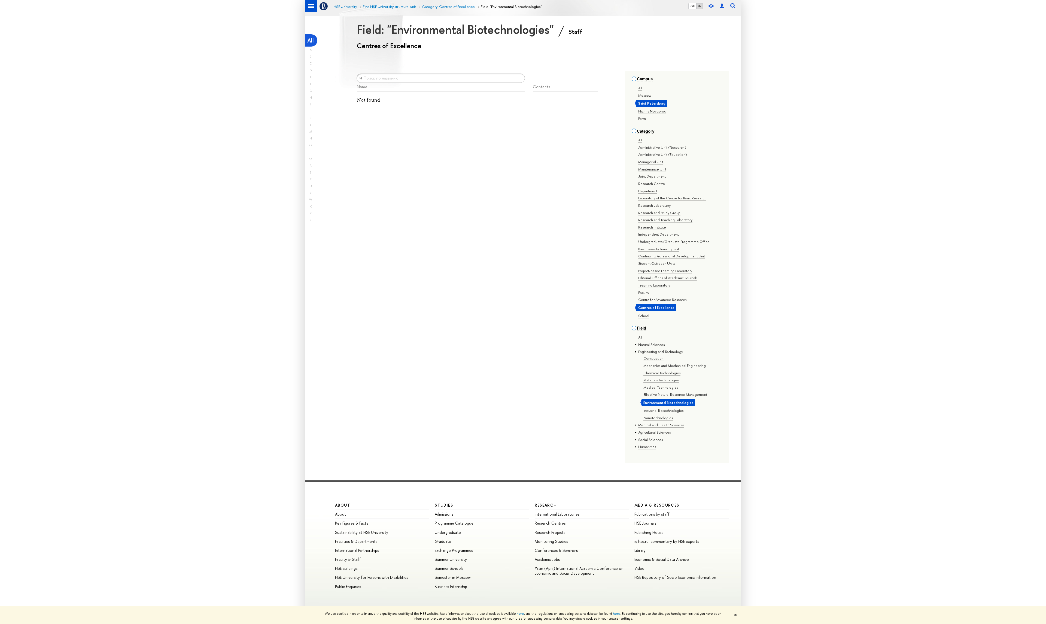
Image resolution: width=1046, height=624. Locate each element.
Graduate (443, 541)
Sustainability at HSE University (361, 532)
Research (546, 505)
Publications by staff (652, 514)
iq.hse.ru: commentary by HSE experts (666, 541)
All (310, 40)
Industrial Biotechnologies (663, 410)
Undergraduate (448, 532)
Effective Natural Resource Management (675, 394)
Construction (653, 358)
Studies (444, 505)
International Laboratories (557, 514)
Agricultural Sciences (654, 432)
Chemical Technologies (661, 372)
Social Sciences (650, 439)
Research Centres (550, 523)
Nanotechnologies (658, 417)
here (520, 613)
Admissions (444, 514)
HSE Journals (645, 523)
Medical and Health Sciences (661, 424)
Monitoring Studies (551, 541)
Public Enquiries (348, 586)
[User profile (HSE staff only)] (722, 6)
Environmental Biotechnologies (668, 402)
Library (640, 550)
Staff (575, 32)
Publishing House (649, 532)
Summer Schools (449, 568)
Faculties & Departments (356, 541)
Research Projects (550, 532)
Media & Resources (656, 505)
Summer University (451, 559)
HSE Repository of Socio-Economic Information (675, 577)
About (342, 505)
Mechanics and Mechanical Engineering (674, 365)
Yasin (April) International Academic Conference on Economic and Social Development (579, 571)
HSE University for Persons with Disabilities (371, 577)
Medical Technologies (660, 387)
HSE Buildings (346, 568)
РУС (692, 6)
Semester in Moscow (453, 577)
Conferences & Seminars (556, 550)
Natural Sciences (651, 344)
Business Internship (451, 586)
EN (699, 6)
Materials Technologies (661, 380)
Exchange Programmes (454, 550)
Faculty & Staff (348, 559)
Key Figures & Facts (351, 523)
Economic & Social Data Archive (661, 559)
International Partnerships (357, 550)
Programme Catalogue (454, 523)
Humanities (647, 446)
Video (639, 568)
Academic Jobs (547, 559)
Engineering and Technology (660, 351)
